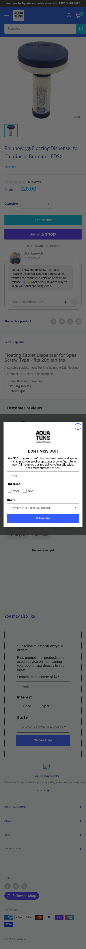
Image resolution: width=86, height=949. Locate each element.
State (11, 500)
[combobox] (42, 507)
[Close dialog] (78, 426)
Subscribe (43, 518)
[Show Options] (75, 507)
